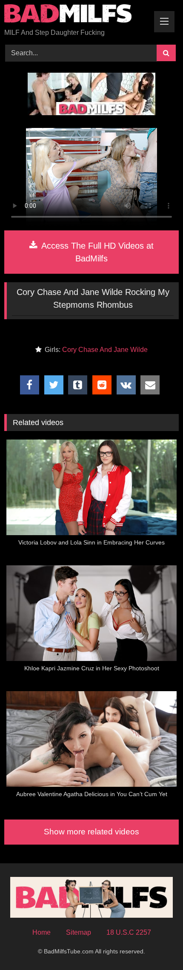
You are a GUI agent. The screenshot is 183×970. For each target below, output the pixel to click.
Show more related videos (91, 831)
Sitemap (78, 932)
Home (41, 932)
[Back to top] (156, 944)
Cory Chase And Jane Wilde (105, 349)
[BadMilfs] (75, 15)
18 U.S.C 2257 (128, 932)
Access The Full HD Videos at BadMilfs (96, 252)
